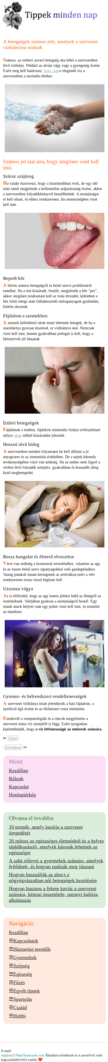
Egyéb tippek (26, 991)
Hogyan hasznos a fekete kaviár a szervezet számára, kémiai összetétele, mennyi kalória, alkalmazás (54, 894)
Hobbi (19, 1016)
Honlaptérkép (22, 794)
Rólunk (16, 778)
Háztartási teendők (32, 949)
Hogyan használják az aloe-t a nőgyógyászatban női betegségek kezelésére (53, 877)
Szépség (21, 966)
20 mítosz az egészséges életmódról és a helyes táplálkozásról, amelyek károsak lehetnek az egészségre (56, 846)
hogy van (51, 71)
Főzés (19, 982)
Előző (12, 738)
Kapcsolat (19, 786)
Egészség (22, 974)
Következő (13, 747)
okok (18, 435)
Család (20, 1007)
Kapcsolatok (25, 941)
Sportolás (22, 999)
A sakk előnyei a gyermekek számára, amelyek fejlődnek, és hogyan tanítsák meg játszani (56, 863)
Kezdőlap (18, 770)
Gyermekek (25, 957)
